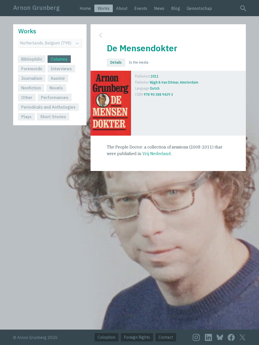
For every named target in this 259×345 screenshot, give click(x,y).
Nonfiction (31, 87)
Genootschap (199, 8)
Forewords (31, 68)
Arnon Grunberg (36, 8)
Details (116, 62)
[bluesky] (220, 337)
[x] (242, 337)
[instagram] (196, 337)
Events (140, 8)
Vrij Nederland (156, 153)
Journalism (31, 78)
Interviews (61, 68)
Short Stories (53, 116)
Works (104, 8)
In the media (138, 62)
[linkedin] (208, 337)
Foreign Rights (137, 337)
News (159, 8)
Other (26, 97)
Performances (54, 97)
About (122, 8)
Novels (56, 87)
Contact (166, 337)
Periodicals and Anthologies (48, 107)
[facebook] (231, 337)
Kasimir (58, 78)
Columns (59, 59)
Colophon (106, 337)
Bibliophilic (31, 59)
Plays (26, 116)
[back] (164, 35)
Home (85, 8)
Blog (175, 8)
